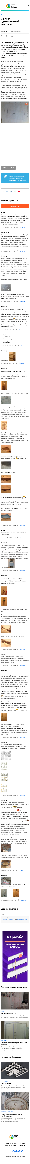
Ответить (22, 227)
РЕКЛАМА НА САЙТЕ (11, 1145)
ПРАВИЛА (22, 1143)
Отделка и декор (6, 1040)
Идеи (2, 14)
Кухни (2, 1011)
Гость (3, 914)
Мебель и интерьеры (7, 1111)
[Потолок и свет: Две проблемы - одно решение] (15, 1036)
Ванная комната (10, 14)
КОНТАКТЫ (22, 1145)
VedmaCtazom (5, 232)
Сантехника (4, 1081)
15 (9, 36)
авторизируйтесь (22, 919)
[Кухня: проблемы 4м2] (15, 1005)
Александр (4, 256)
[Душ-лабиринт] (15, 1076)
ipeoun (3, 212)
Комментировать (15, 206)
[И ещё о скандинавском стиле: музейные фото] (15, 1107)
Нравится (8, 167)
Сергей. (5, 335)
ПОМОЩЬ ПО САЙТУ (11, 1143)
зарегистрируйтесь (8, 919)
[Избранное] (1, 36)
